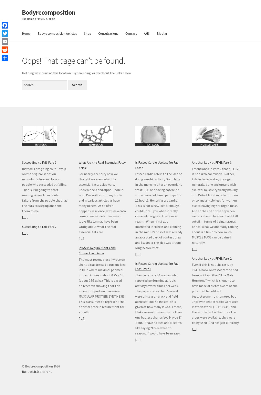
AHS (147, 33)
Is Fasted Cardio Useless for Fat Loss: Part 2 (156, 266)
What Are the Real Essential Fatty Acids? (102, 165)
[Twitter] (5, 33)
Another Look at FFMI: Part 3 (212, 162)
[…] (25, 217)
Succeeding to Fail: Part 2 (39, 227)
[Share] (5, 58)
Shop (87, 33)
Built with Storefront (37, 372)
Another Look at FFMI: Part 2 (212, 258)
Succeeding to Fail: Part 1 (39, 162)
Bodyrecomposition (48, 12)
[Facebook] (5, 25)
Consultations (108, 33)
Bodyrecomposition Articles (57, 33)
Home (26, 33)
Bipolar (162, 33)
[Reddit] (5, 50)
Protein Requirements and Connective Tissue (97, 250)
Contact (131, 33)
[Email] (5, 42)
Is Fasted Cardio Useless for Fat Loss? (156, 165)
